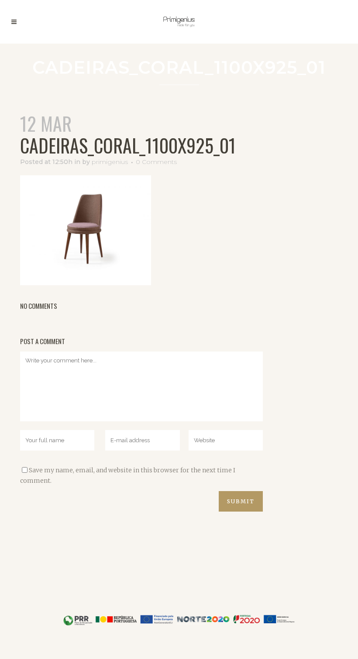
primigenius (110, 162)
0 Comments (156, 162)
